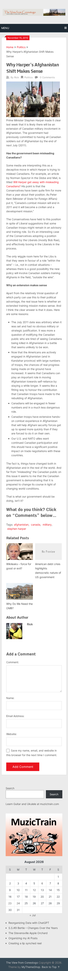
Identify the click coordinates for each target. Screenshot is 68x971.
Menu (5, 28)
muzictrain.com (49, 804)
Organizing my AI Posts (22, 938)
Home (9, 47)
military (47, 524)
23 (10, 903)
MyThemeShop (31, 967)
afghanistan (21, 524)
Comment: (12, 662)
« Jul (33, 915)
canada (35, 524)
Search (10, 788)
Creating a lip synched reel (25, 943)
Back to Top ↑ (51, 967)
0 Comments (47, 77)
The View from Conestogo (22, 962)
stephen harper (16, 528)
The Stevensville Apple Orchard (28, 933)
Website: (11, 734)
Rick (16, 77)
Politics (21, 47)
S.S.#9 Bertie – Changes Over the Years (33, 927)
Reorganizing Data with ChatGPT (28, 922)
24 (18, 903)
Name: (10, 698)
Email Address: (15, 716)
